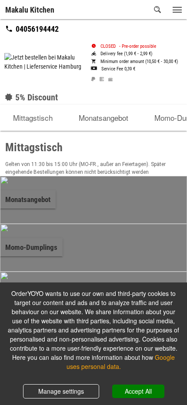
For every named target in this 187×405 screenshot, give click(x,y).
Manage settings (61, 391)
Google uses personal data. (121, 362)
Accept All (138, 391)
